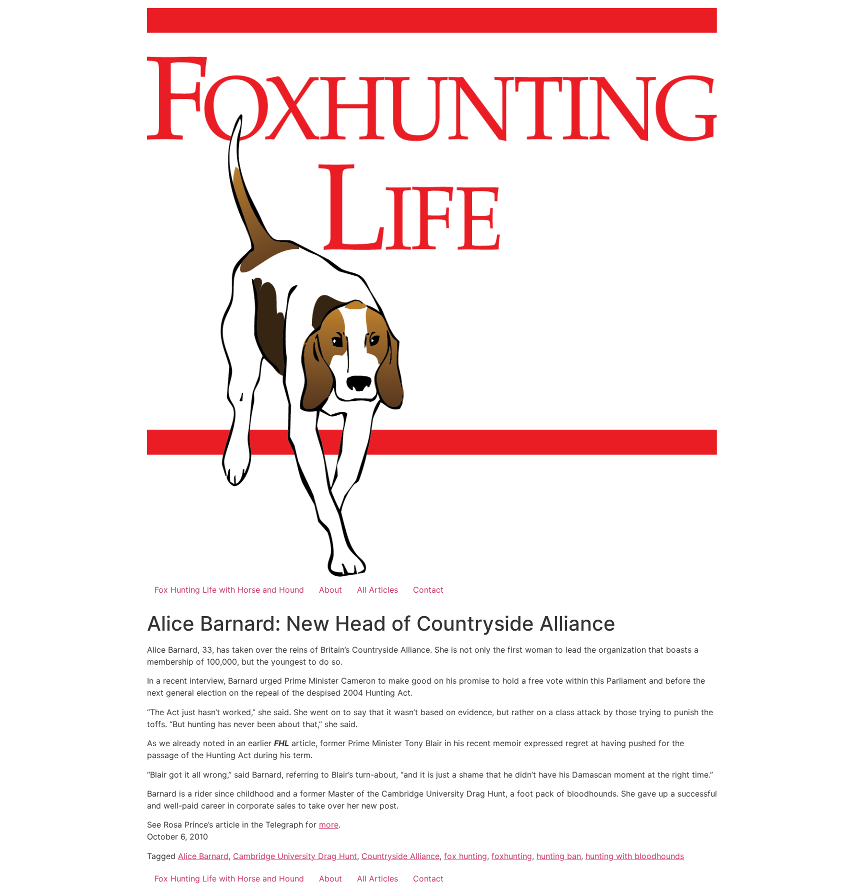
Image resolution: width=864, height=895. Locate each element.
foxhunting (512, 856)
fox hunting (465, 856)
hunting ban (558, 856)
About (330, 590)
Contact (428, 590)
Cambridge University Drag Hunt (295, 856)
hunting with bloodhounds (635, 856)
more (328, 825)
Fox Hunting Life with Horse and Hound (229, 590)
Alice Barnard (203, 856)
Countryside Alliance (401, 856)
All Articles (377, 590)
